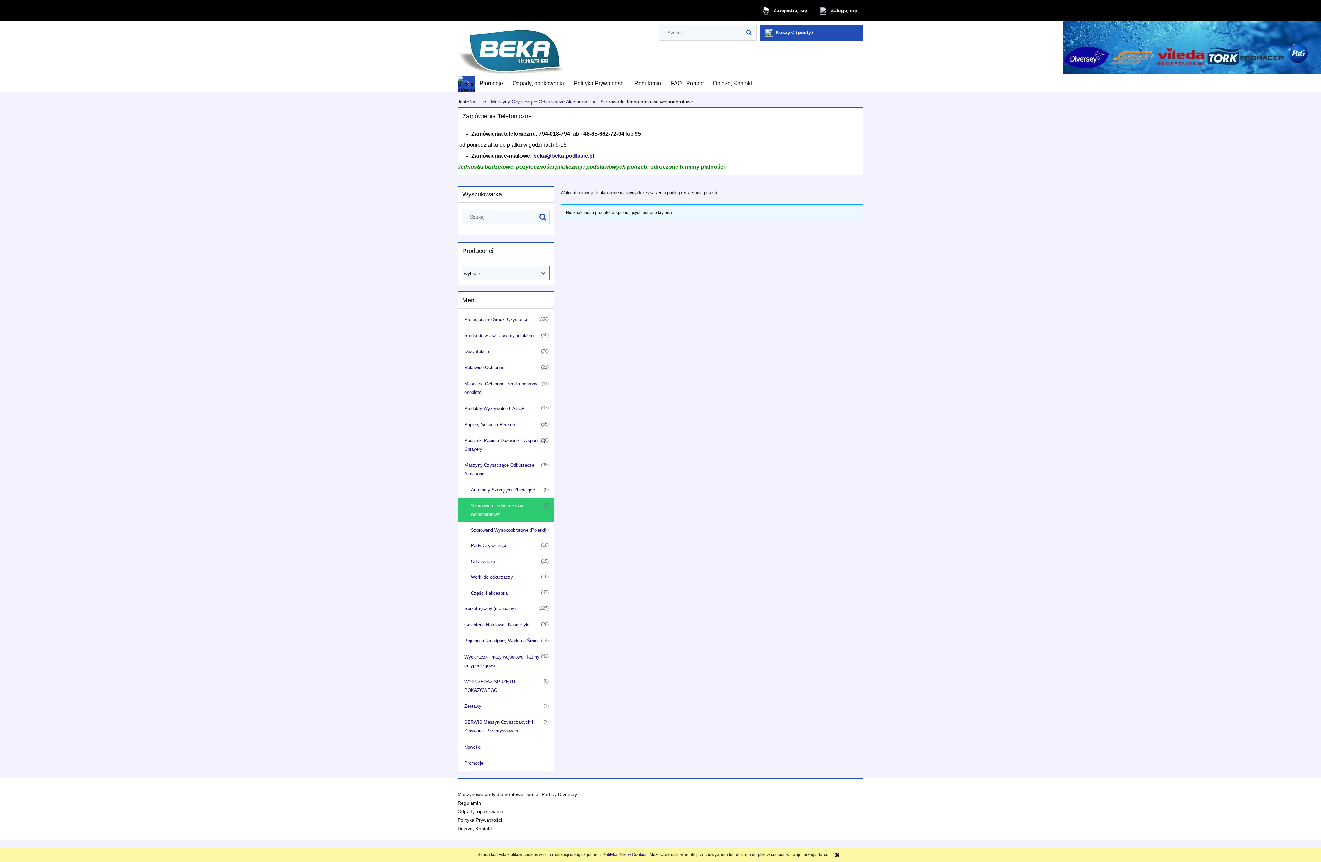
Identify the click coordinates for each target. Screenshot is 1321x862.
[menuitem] (491, 83)
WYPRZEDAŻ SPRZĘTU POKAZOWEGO (489, 686)
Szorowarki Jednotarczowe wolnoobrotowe (497, 510)
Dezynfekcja (476, 351)
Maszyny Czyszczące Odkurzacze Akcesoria (499, 469)
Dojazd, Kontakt (475, 828)
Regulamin (469, 803)
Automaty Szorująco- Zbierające (503, 490)
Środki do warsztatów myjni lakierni (499, 335)
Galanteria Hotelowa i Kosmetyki (496, 624)
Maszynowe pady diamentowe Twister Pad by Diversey (517, 794)
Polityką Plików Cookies (625, 854)
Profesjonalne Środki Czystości (495, 319)
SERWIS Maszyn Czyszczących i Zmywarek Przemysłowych (498, 726)
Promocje (473, 763)
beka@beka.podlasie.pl (563, 156)
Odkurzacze (483, 561)
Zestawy (472, 706)
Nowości (472, 747)
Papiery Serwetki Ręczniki (490, 424)
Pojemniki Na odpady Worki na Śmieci (502, 640)
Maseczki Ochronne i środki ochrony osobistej (500, 388)
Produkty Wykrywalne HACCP (494, 408)
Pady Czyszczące (489, 545)
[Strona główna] (511, 48)
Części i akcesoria (489, 593)
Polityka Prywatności (480, 820)
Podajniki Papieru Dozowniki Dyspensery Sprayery (505, 445)
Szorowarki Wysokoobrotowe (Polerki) (508, 530)
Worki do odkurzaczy (492, 577)
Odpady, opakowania (480, 811)
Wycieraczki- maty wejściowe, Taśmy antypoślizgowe (501, 661)
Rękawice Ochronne (484, 367)
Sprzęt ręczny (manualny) (490, 608)
